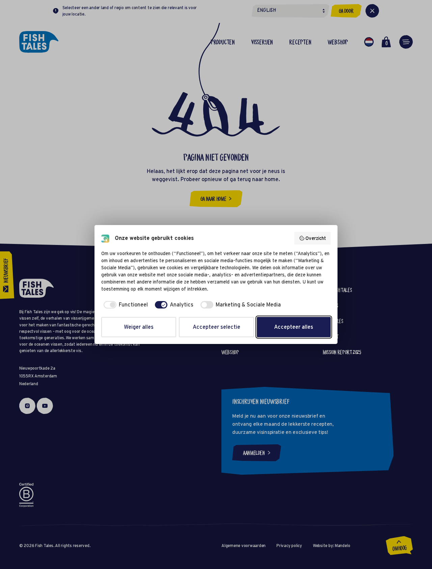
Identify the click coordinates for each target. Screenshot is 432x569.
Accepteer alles (293, 327)
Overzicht (315, 238)
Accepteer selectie (216, 327)
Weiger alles (139, 327)
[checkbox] (124, 305)
